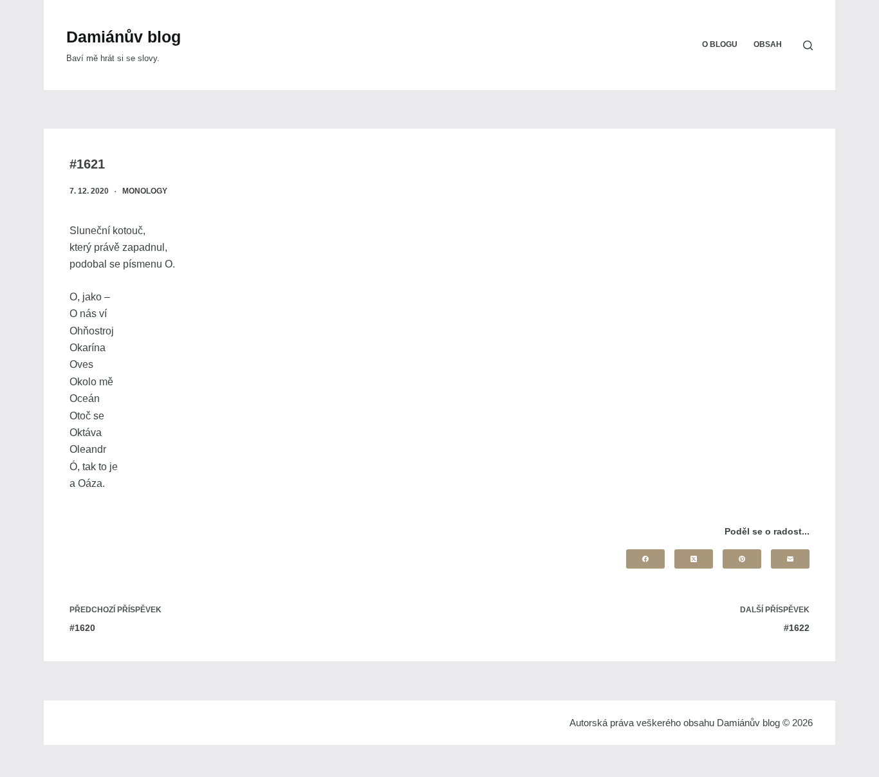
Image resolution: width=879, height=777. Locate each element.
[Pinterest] (742, 559)
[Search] (808, 45)
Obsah (768, 44)
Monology (144, 191)
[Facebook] (645, 559)
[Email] (790, 559)
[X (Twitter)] (693, 559)
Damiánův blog (123, 37)
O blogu (719, 44)
